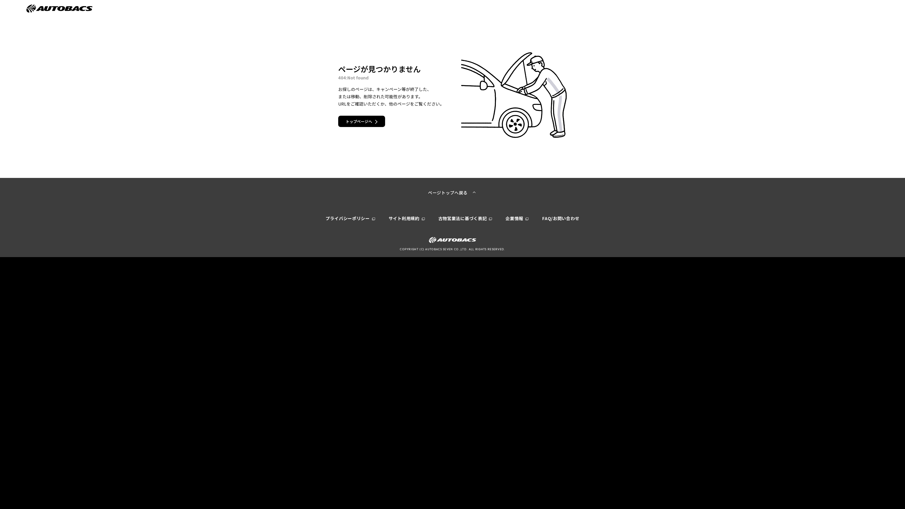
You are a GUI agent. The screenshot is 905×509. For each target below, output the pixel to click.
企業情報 (514, 218)
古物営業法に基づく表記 (462, 218)
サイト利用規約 (404, 218)
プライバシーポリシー (348, 218)
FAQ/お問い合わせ (560, 218)
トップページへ (359, 121)
